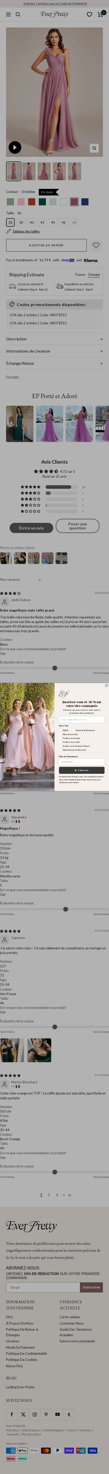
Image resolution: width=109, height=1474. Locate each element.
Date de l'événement (68, 756)
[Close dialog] (106, 685)
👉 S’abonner (82, 770)
